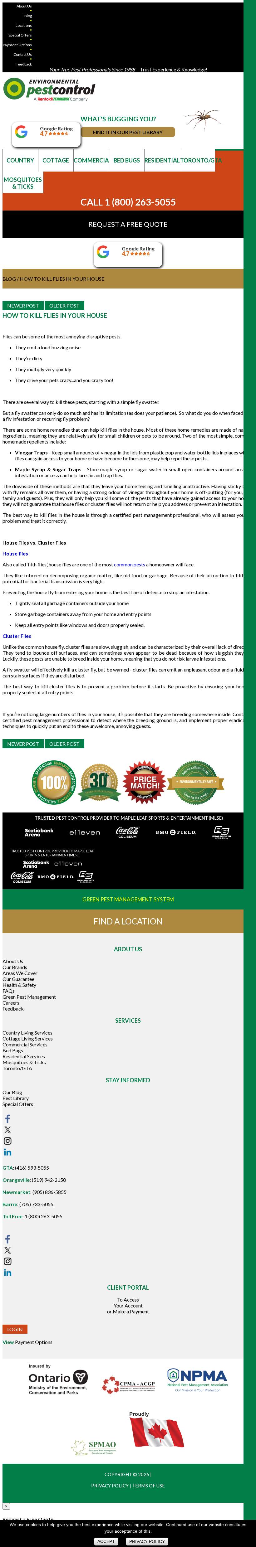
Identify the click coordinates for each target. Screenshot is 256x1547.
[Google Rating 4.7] (21, 136)
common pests (129, 564)
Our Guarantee (18, 979)
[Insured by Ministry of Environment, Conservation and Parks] (59, 1396)
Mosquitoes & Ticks (24, 1062)
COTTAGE (55, 160)
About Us (24, 6)
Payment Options (17, 44)
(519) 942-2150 (49, 1180)
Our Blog (12, 1092)
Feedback (24, 64)
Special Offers (20, 35)
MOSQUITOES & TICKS (23, 183)
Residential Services (23, 1056)
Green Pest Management (29, 997)
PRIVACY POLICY (110, 1485)
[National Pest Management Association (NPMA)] (197, 1396)
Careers (10, 1003)
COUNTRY (20, 160)
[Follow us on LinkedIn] (7, 1155)
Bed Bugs (12, 1050)
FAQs (8, 991)
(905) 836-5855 (49, 1192)
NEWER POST (23, 305)
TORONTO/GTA (197, 160)
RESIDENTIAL (162, 160)
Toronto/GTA (17, 1068)
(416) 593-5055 (32, 1168)
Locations (24, 25)
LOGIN (15, 1329)
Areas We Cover (19, 973)
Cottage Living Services (27, 1038)
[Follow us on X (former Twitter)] (7, 1133)
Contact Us (22, 54)
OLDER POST (64, 305)
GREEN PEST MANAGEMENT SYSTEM (128, 899)
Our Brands (14, 967)
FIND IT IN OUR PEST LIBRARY (128, 132)
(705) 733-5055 (36, 1204)
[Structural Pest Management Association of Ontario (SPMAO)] (93, 1458)
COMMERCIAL (91, 160)
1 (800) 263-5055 (43, 1216)
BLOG (9, 279)
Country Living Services (27, 1032)
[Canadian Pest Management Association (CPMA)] (128, 1396)
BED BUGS (127, 160)
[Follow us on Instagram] (7, 1144)
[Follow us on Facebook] (7, 1122)
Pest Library (15, 1098)
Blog (28, 15)
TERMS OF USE (148, 1485)
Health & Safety (19, 985)
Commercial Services (24, 1044)
